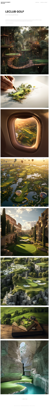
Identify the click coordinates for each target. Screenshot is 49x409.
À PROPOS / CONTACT (43, 2)
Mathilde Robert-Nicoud (6, 2)
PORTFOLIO (37, 2)
